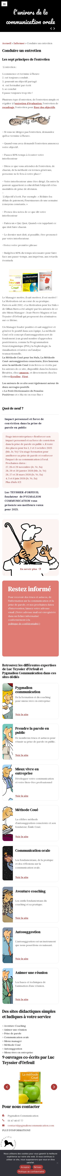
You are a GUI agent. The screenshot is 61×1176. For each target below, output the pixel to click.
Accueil (6, 43)
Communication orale (16, 1037)
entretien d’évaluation (28, 103)
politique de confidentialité (23, 623)
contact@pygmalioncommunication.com (31, 1125)
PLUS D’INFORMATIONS (16, 1130)
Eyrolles (15, 376)
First (25, 376)
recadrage (8, 107)
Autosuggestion (13, 1048)
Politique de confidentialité (31, 1171)
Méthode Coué (12, 1044)
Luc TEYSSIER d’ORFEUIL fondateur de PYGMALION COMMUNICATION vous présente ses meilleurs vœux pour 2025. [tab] (24, 501)
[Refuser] (57, 1162)
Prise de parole (12, 1033)
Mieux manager (13, 1041)
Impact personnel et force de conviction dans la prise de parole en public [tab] (24, 423)
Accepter (25, 1167)
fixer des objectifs (44, 107)
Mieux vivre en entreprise (18, 1052)
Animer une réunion (15, 1029)
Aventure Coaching (15, 1025)
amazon (24, 372)
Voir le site (21, 714)
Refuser (38, 1167)
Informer (19, 43)
